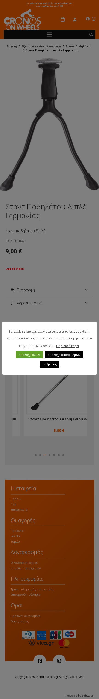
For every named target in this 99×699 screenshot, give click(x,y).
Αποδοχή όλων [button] (29, 355)
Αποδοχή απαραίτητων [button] (64, 355)
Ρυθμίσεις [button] (50, 364)
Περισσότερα (67, 345)
